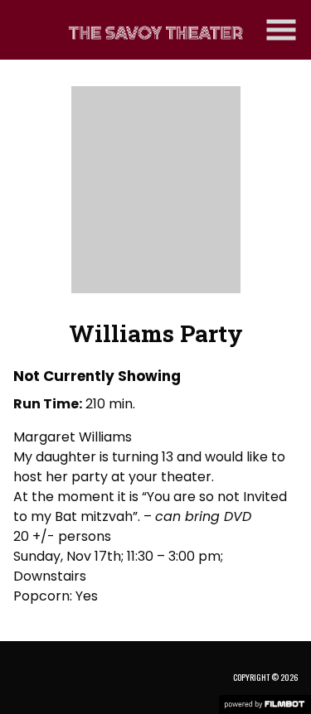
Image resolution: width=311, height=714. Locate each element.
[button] (281, 30)
